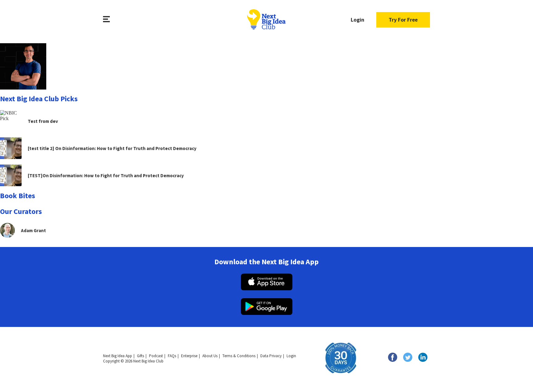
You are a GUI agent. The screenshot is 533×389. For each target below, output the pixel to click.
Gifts (140, 355)
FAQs (172, 355)
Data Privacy (271, 355)
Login (357, 19)
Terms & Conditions (238, 355)
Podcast (156, 355)
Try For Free (403, 19)
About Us (209, 355)
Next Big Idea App (117, 355)
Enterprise (189, 355)
